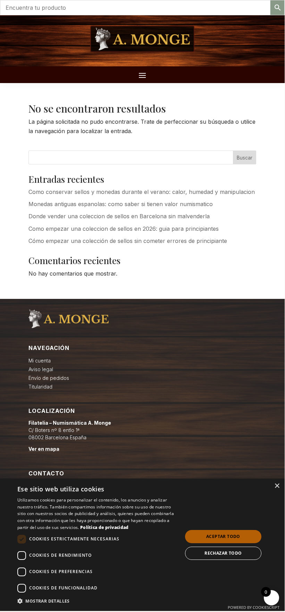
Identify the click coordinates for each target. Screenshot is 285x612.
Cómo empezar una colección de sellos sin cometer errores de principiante (127, 240)
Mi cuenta (39, 361)
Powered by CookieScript (253, 607)
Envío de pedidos (48, 378)
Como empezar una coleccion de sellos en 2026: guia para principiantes (123, 228)
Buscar (244, 158)
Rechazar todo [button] (223, 553)
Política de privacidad (104, 527)
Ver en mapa (43, 449)
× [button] (276, 486)
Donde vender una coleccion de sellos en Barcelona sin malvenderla (119, 216)
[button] (97, 601)
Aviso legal (40, 369)
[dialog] (142, 545)
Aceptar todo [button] (223, 536)
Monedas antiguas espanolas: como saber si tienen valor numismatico (120, 204)
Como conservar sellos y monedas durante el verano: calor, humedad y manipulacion (141, 191)
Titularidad (40, 387)
